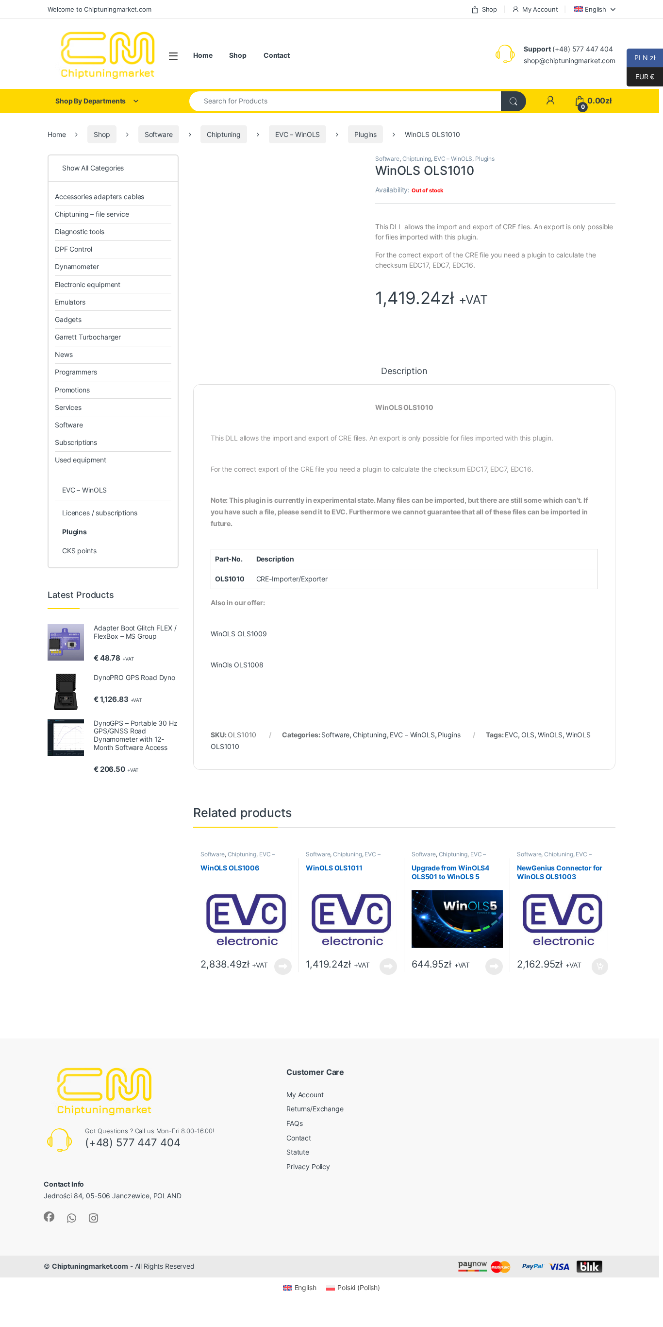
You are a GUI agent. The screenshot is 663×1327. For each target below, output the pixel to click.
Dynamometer (77, 266)
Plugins (365, 134)
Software (159, 134)
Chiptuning (224, 134)
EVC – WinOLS (297, 134)
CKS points (79, 550)
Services (68, 407)
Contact (277, 55)
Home (202, 55)
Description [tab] (404, 371)
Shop (489, 9)
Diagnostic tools (79, 231)
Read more (283, 966)
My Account (540, 9)
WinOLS (550, 735)
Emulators (70, 302)
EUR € (640, 76)
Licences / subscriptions (99, 513)
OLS (528, 735)
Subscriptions (76, 442)
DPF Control (73, 249)
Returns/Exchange (315, 1109)
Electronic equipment (87, 284)
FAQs (294, 1123)
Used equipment (80, 460)
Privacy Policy (308, 1166)
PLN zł (641, 57)
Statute (297, 1152)
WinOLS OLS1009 (239, 633)
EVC (511, 735)
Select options (596, 966)
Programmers (76, 372)
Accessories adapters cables (99, 196)
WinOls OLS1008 (237, 665)
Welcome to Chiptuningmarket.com (99, 9)
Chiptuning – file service (92, 214)
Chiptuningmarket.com (90, 1266)
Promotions (72, 390)
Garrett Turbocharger (88, 337)
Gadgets (68, 319)
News (63, 354)
